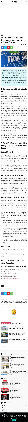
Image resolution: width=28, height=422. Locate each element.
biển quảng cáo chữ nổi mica (10, 285)
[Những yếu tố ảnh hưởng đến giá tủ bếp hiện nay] (5, 359)
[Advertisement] (14, 20)
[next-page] (4, 346)
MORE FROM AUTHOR (16, 323)
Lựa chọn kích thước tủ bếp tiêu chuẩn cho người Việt (17, 365)
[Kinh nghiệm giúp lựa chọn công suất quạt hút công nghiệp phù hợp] (4, 328)
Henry (3, 44)
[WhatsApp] (11, 47)
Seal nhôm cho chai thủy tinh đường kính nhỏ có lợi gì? (18, 372)
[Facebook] (2, 47)
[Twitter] (5, 47)
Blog (6, 4)
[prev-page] (2, 346)
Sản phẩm (11, 380)
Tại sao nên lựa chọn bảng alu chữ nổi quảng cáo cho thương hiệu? (21, 303)
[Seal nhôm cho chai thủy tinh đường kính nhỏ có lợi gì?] (5, 373)
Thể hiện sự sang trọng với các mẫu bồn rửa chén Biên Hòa (18, 382)
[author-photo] (14, 315)
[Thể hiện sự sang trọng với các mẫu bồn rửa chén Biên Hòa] (5, 383)
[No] (26, 417)
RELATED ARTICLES (6, 323)
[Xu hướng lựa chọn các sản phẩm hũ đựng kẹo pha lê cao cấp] (5, 397)
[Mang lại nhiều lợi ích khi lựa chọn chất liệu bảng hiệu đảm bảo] (4, 341)
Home (2, 4)
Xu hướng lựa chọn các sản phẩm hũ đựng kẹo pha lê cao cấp (18, 397)
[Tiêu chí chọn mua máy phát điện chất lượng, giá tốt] (5, 390)
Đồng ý (14, 420)
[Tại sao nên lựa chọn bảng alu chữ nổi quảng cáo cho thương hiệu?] (4, 334)
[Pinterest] (8, 47)
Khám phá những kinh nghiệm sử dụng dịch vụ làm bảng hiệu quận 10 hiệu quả (7, 303)
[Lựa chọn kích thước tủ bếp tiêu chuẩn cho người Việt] (5, 366)
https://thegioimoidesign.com (12, 278)
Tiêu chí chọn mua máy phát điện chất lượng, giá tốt (17, 390)
